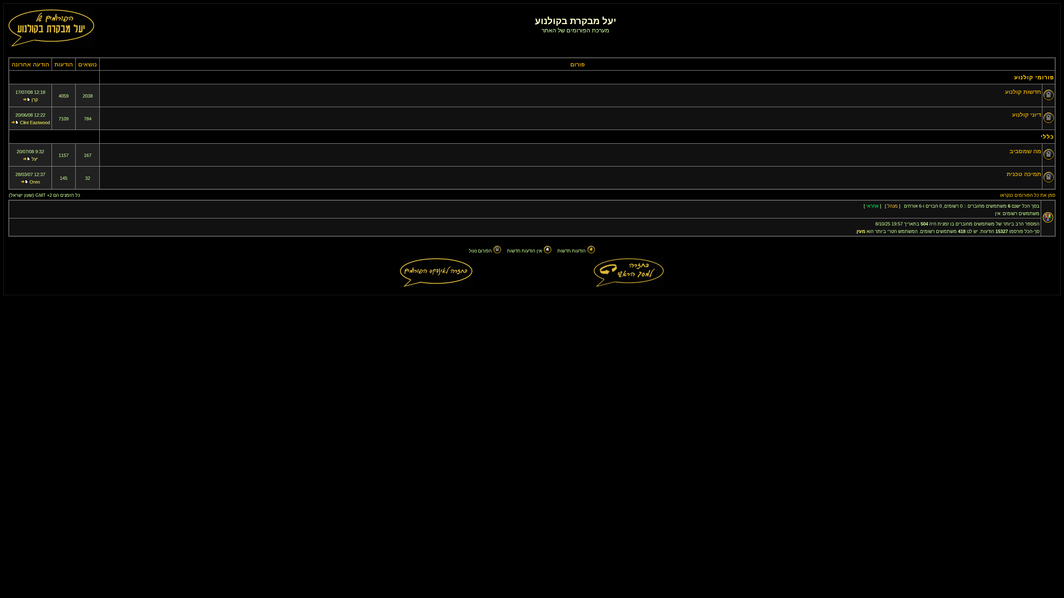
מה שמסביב (1025, 151)
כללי (1047, 136)
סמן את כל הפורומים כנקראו (1027, 195)
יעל (35, 159)
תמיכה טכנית (1024, 174)
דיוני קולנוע (1026, 114)
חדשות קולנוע (1023, 91)
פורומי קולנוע (1034, 77)
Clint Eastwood (35, 122)
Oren (35, 181)
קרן (35, 99)
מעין (861, 231)
